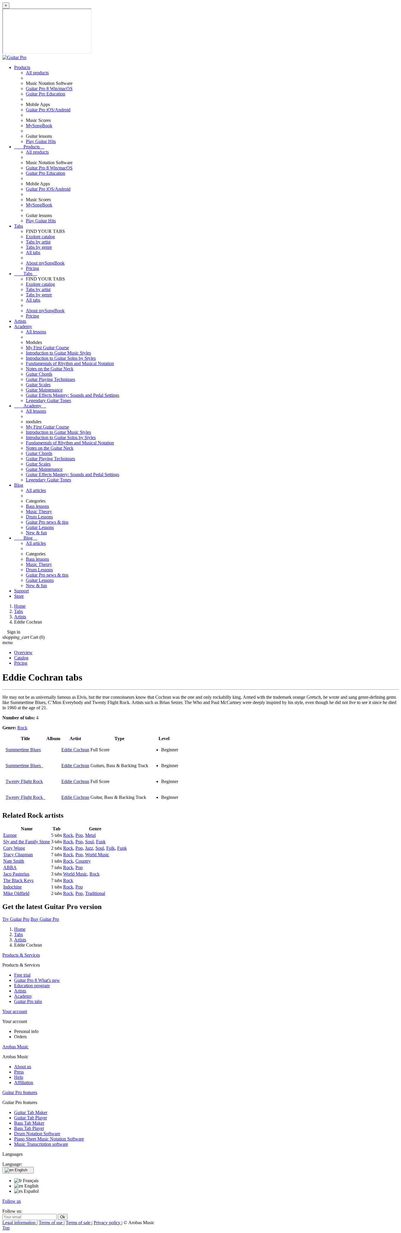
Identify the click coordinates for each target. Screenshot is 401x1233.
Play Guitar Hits (41, 141)
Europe (10, 835)
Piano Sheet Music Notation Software (49, 1138)
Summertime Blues (23, 749)
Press (19, 1071)
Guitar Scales (38, 384)
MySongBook (39, 125)
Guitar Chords (39, 374)
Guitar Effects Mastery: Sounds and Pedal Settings (72, 395)
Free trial (22, 974)
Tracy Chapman (18, 854)
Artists (20, 321)
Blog (18, 485)
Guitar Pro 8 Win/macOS (49, 88)
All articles (36, 490)
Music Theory (39, 511)
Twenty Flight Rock (24, 781)
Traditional (95, 893)
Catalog (21, 657)
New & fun (36, 532)
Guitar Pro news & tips (47, 522)
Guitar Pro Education (45, 93)
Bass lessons (37, 506)
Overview (23, 652)
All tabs (33, 252)
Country (83, 861)
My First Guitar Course (47, 347)
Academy (23, 326)
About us (22, 1066)
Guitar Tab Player (30, 1117)
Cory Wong (14, 848)
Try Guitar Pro (15, 919)
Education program (32, 985)
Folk (110, 848)
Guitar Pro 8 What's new (37, 980)
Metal (90, 835)
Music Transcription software (41, 1144)
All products (37, 72)
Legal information (19, 1222)
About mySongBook (45, 263)
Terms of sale (79, 1222)
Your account (14, 1011)
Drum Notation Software (37, 1133)
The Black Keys (18, 880)
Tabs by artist (38, 241)
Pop (79, 835)
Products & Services (21, 955)
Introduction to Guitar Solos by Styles (61, 358)
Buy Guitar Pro (45, 919)
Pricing (32, 268)
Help (18, 1077)
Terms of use (51, 1222)
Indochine (12, 886)
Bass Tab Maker (29, 1123)
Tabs (18, 226)
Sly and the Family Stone (26, 841)
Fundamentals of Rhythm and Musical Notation (70, 363)
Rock (22, 727)
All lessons (36, 331)
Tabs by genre (39, 247)
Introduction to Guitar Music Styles (58, 352)
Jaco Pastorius (16, 873)
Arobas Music (15, 1046)
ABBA (10, 867)
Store (19, 596)
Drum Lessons (39, 516)
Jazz (89, 848)
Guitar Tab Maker (30, 1112)
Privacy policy (108, 1222)
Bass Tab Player (29, 1128)
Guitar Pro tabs (28, 1001)
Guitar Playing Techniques (50, 379)
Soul (89, 841)
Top (6, 1227)
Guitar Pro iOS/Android (48, 109)
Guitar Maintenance (44, 389)
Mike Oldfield (16, 893)
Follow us (11, 1201)
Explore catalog (40, 236)
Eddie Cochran (75, 749)
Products (22, 67)
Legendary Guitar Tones (48, 400)
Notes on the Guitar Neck (49, 368)
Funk (101, 841)
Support (21, 590)
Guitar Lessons (40, 527)
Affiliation (23, 1082)
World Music (97, 854)
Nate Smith (13, 861)
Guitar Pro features (19, 1092)
